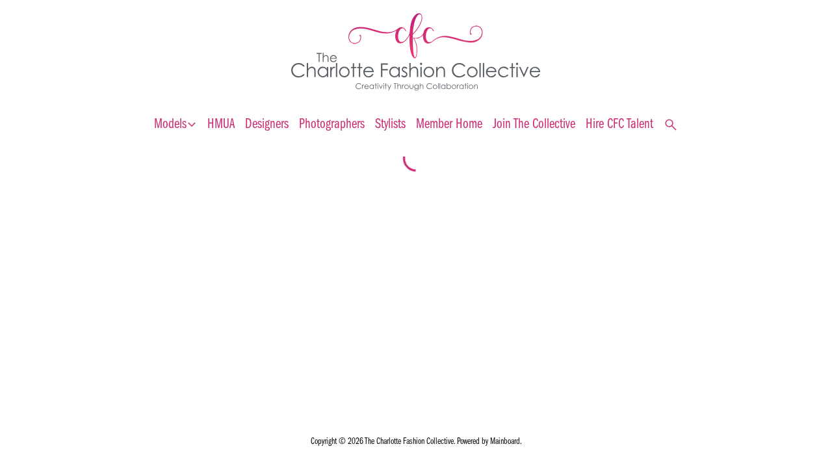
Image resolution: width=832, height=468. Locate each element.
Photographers (332, 124)
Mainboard (505, 441)
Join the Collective (534, 124)
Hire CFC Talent (619, 124)
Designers (267, 124)
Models (175, 125)
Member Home (449, 124)
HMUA (221, 124)
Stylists (390, 124)
